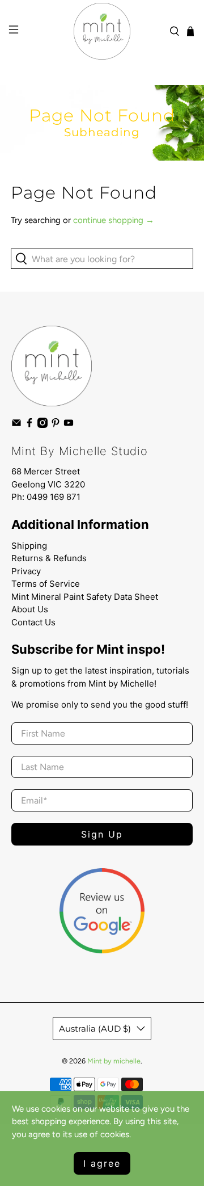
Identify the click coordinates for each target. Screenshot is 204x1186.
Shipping (29, 545)
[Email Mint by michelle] (16, 425)
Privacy (26, 571)
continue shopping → (113, 220)
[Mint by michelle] (102, 31)
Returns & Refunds (49, 558)
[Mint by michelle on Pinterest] (55, 425)
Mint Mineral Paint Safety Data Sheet (84, 596)
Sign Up (102, 834)
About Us (29, 609)
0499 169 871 (53, 496)
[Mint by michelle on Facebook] (29, 425)
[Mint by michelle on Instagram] (42, 425)
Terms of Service (45, 583)
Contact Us (33, 622)
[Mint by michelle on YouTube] (68, 425)
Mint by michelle (114, 1061)
